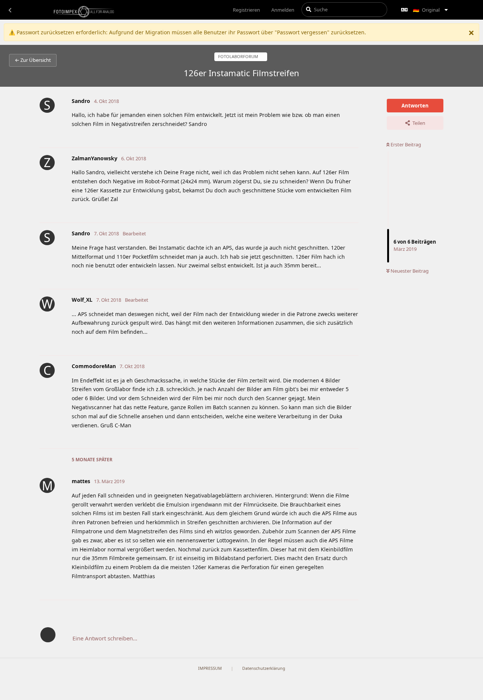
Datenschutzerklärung (263, 668)
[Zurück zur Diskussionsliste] (10, 10)
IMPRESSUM (210, 668)
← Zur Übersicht (33, 60)
